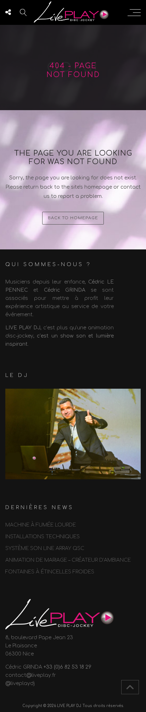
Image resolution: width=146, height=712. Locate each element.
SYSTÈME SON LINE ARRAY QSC (44, 548)
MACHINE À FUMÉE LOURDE (40, 525)
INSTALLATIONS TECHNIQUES (42, 536)
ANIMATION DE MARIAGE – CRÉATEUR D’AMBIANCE (68, 560)
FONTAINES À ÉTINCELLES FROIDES (49, 572)
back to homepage (73, 218)
